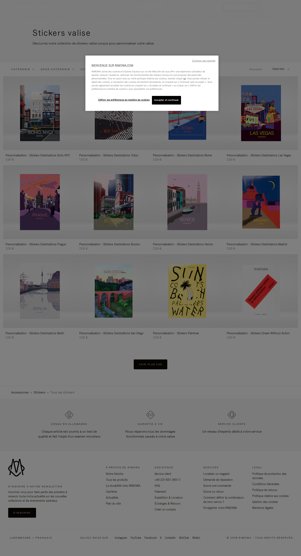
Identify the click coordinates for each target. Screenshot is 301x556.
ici (184, 78)
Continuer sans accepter (203, 60)
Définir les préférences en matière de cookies (124, 99)
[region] (151, 83)
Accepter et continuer (166, 100)
